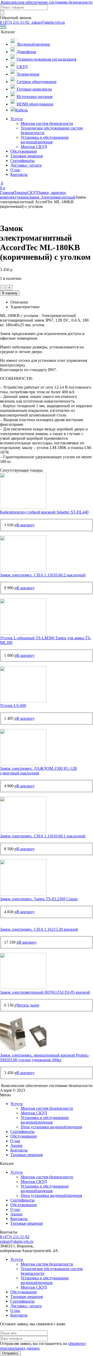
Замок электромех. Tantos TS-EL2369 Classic (39, 899)
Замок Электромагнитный (52, 197)
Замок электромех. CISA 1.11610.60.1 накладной (43, 836)
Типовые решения (26, 156)
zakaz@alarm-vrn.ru (47, 22)
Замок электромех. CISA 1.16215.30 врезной (39, 929)
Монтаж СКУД (34, 146)
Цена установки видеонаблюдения (51, 1127)
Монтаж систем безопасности (47, 123)
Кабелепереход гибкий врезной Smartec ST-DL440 (44, 512)
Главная (7, 192)
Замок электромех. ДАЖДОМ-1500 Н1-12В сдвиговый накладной (38, 770)
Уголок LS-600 (13, 705)
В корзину (10, 293)
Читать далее (28, 1005)
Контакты (19, 174)
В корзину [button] (26, 525)
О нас (15, 170)
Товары (20, 192)
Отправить (10, 1353)
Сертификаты (22, 160)
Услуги (16, 119)
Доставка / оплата (26, 165)
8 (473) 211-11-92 (15, 22)
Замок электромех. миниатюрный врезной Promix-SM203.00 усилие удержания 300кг (44, 1057)
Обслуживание (23, 151)
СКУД (32, 192)
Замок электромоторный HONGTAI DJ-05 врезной (45, 992)
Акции (16, 1145)
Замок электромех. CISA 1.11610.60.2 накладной (43, 575)
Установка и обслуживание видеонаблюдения (45, 139)
